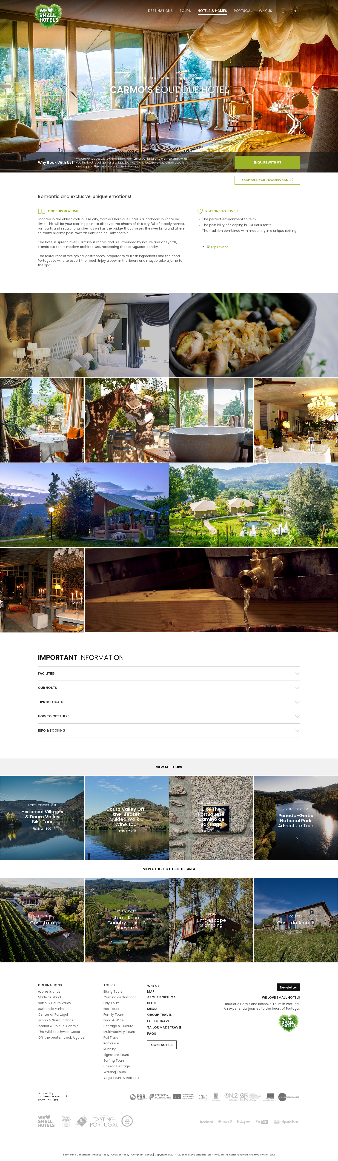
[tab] (169, 673)
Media (152, 1008)
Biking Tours (112, 991)
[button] (169, 674)
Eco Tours (111, 1008)
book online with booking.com (265, 180)
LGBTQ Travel (159, 1021)
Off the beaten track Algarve (61, 1037)
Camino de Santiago (120, 997)
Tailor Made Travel (164, 1027)
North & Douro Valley (54, 1003)
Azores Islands (49, 991)
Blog (151, 1003)
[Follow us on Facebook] (207, 1122)
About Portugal (162, 997)
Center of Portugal (53, 1014)
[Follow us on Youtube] (262, 1122)
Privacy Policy (100, 1154)
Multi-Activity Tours (119, 1031)
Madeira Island (49, 997)
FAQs (151, 1033)
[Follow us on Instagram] (243, 1122)
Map (151, 991)
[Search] (283, 11)
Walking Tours (114, 1072)
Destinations (160, 10)
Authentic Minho (51, 1008)
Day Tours (111, 1003)
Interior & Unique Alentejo (58, 1026)
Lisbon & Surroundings (55, 1020)
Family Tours (113, 1014)
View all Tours (169, 767)
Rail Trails (110, 1037)
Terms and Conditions (76, 1154)
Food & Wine (113, 1020)
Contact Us (162, 1045)
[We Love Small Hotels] (48, 16)
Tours (185, 10)
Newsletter (288, 987)
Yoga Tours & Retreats (121, 1077)
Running (109, 1049)
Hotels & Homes (212, 10)
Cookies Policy (120, 1154)
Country (167, 78)
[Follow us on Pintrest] (225, 1122)
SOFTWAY (269, 1154)
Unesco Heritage (116, 1066)
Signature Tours (116, 1054)
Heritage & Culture (118, 1026)
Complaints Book (142, 1154)
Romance (111, 1043)
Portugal (243, 10)
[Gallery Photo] (42, 420)
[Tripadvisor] (285, 1122)
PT (295, 11)
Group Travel (159, 1014)
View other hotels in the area (169, 869)
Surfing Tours (114, 1060)
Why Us (265, 10)
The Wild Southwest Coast (59, 1031)
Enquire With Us (267, 162)
